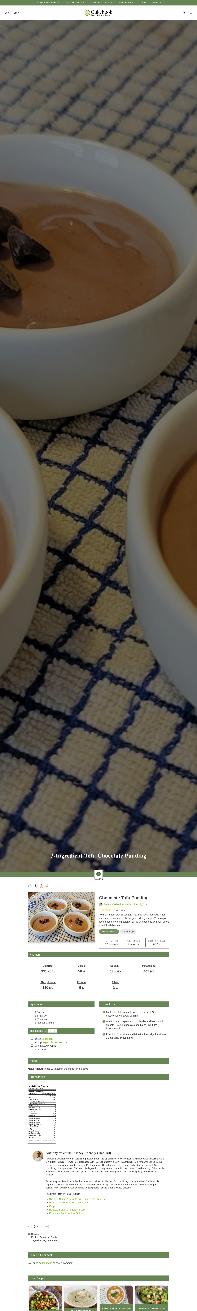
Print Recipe (129, 931)
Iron (30, 1130)
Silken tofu (47, 1038)
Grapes (53, 1206)
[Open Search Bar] (183, 12)
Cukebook (102, 11)
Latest (143, 3)
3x (55, 1031)
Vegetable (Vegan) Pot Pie (44, 1240)
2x (50, 1031)
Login (16, 13)
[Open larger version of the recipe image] (61, 917)
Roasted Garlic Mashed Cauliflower (68, 1202)
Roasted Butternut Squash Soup (67, 1209)
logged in (47, 1263)
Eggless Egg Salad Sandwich (45, 1237)
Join (7, 13)
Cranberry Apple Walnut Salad (65, 1213)
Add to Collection (110, 931)
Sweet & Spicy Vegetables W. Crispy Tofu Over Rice (78, 1199)
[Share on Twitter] (36, 886)
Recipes (35, 1234)
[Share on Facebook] (30, 886)
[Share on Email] (47, 886)
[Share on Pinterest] (41, 886)
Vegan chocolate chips (54, 1042)
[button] (190, 12)
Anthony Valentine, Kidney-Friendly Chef (126, 904)
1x (46, 1031)
